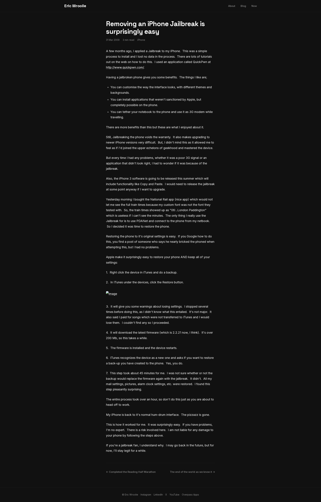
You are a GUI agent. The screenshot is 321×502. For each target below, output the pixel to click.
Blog (243, 6)
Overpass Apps (190, 494)
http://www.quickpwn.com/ (125, 67)
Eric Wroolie (75, 5)
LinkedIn (158, 494)
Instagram (146, 494)
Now (254, 6)
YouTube (174, 494)
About (231, 6)
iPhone (141, 39)
